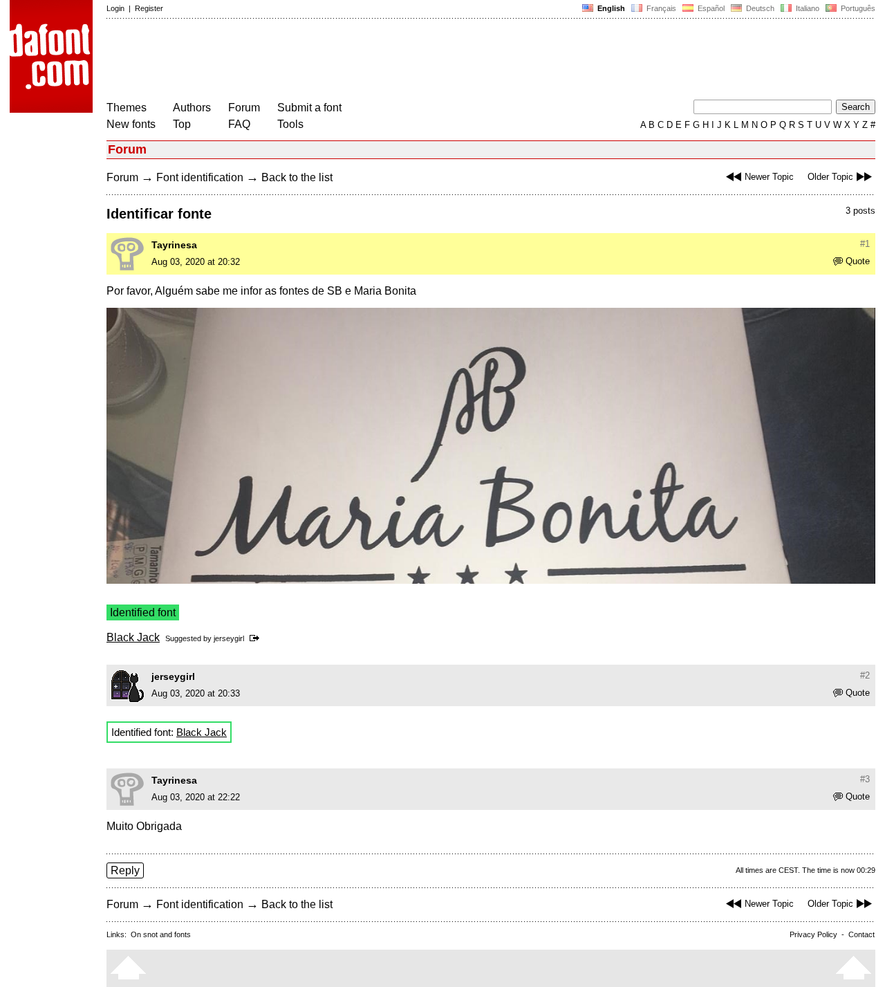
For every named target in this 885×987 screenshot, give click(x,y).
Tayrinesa (174, 244)
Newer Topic (769, 177)
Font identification (199, 177)
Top (182, 124)
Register (149, 8)
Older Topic (830, 177)
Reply (125, 870)
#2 (865, 675)
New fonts (131, 124)
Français (660, 8)
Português (856, 8)
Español (710, 8)
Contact (861, 934)
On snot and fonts (161, 934)
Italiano (806, 8)
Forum (244, 107)
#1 (865, 244)
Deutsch (759, 8)
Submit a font (309, 107)
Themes (126, 107)
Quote (858, 261)
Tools (290, 124)
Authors (192, 107)
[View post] (257, 638)
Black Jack (133, 637)
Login (115, 8)
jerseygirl (229, 638)
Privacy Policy (813, 934)
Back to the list (297, 177)
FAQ (239, 124)
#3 (865, 779)
